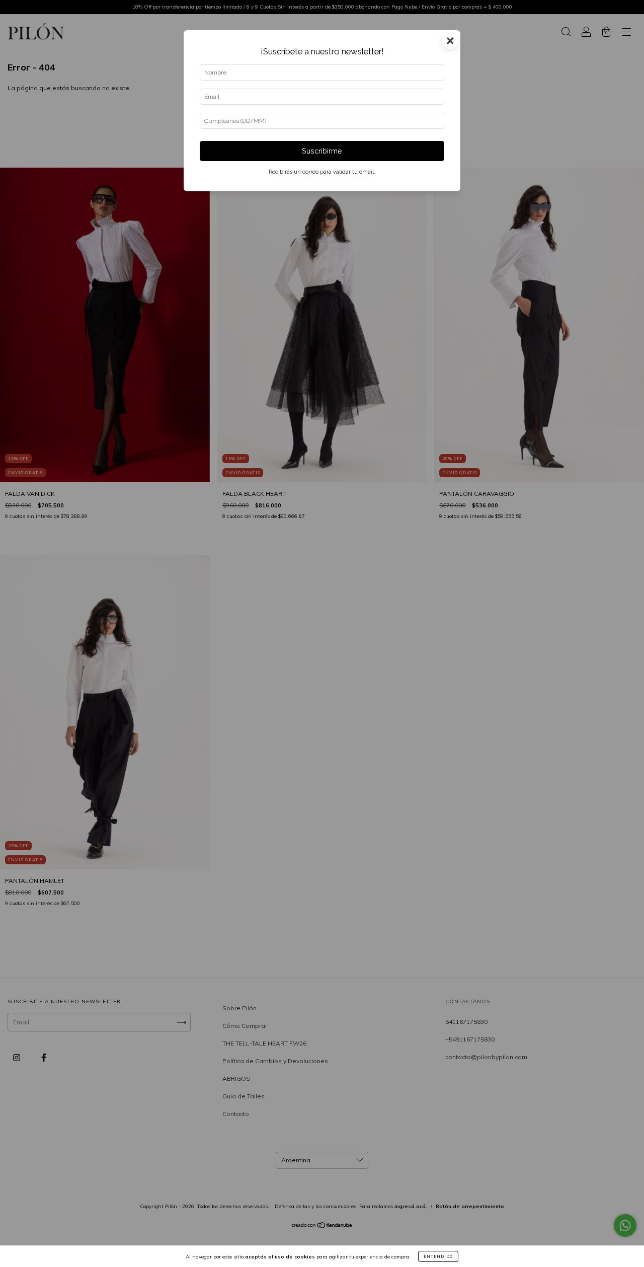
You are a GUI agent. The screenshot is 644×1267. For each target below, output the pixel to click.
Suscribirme (322, 150)
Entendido (438, 1256)
